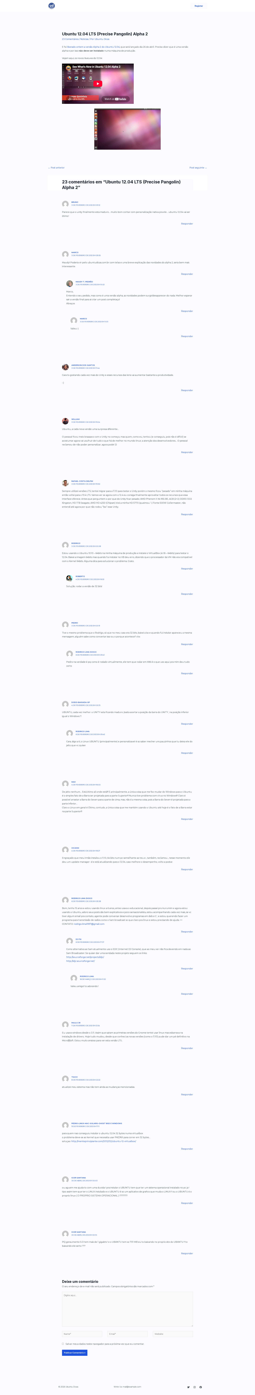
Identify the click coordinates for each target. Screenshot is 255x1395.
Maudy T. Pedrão (84, 282)
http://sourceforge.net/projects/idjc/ (85, 957)
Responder (187, 223)
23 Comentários (70, 39)
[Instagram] (194, 1387)
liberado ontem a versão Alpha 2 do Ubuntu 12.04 (93, 47)
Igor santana (78, 1178)
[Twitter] (188, 1387)
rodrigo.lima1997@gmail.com (89, 924)
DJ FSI (78, 939)
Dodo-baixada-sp (80, 702)
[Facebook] (200, 1387)
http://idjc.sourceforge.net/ (80, 961)
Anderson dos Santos (83, 365)
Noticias (84, 39)
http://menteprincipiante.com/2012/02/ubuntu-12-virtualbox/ (103, 1141)
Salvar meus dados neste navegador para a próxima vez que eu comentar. (105, 1344)
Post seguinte (198, 167)
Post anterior (56, 167)
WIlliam (75, 419)
